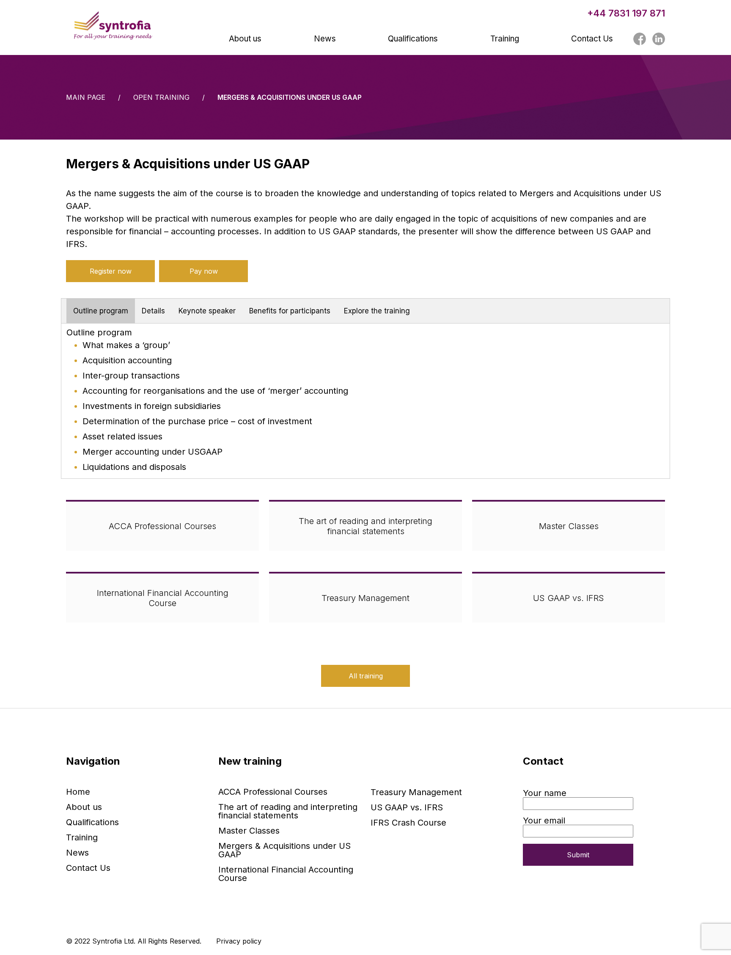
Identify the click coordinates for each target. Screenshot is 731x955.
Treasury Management (365, 598)
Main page (85, 97)
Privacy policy (238, 941)
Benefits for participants (289, 311)
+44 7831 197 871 (626, 13)
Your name (544, 793)
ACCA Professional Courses (162, 526)
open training (161, 97)
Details (153, 311)
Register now (111, 271)
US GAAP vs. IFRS (568, 598)
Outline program (100, 311)
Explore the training (377, 311)
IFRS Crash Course (408, 822)
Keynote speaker (207, 311)
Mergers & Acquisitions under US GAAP (284, 850)
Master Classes (569, 526)
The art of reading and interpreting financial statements (365, 526)
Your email (544, 821)
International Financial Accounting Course (162, 598)
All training (366, 676)
